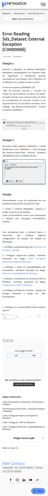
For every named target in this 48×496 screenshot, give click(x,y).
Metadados (6, 13)
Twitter (8, 340)
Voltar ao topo (8, 448)
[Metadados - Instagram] (17, 480)
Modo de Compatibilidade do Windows (20, 273)
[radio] (15, 355)
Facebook (4, 340)
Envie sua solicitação (24, 384)
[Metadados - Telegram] (37, 480)
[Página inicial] (14, 4)
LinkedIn (11, 340)
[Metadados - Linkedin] (24, 480)
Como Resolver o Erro (36, 13)
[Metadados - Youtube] (30, 480)
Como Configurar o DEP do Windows (18, 422)
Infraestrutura (19, 13)
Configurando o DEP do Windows (17, 285)
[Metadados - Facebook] (10, 480)
